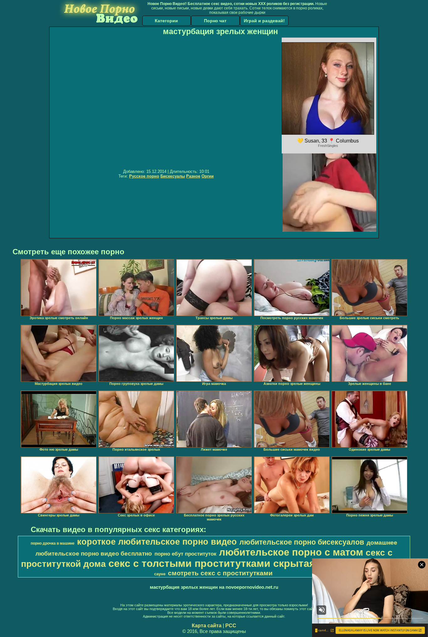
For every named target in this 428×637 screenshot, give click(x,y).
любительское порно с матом (291, 552)
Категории (166, 20)
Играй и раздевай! (264, 20)
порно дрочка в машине (53, 543)
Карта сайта (207, 625)
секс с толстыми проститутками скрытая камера (231, 563)
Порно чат (215, 20)
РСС (230, 625)
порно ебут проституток (185, 554)
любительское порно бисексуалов (301, 542)
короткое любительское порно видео (157, 541)
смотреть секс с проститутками (220, 573)
